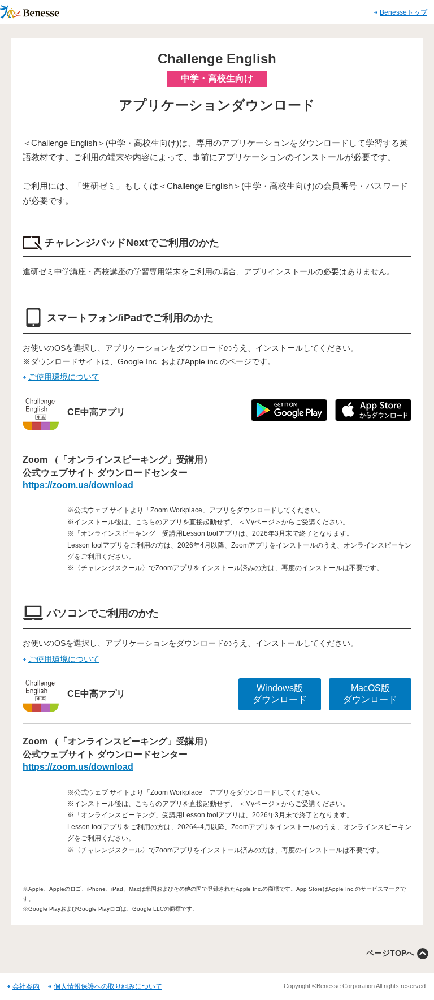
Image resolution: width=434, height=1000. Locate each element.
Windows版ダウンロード (280, 694)
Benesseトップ (403, 12)
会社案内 (26, 986)
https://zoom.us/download (78, 485)
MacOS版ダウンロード (370, 694)
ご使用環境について (63, 376)
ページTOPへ (390, 953)
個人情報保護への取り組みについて (108, 986)
